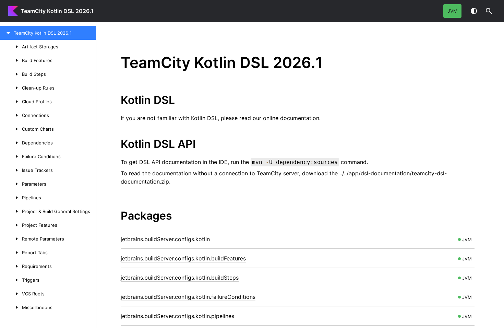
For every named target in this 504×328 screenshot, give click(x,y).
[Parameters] (11, 184)
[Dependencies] (11, 143)
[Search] (489, 11)
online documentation (291, 118)
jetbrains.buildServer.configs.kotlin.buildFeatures (183, 258)
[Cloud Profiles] (11, 101)
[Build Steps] (11, 74)
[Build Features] (11, 60)
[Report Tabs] (11, 252)
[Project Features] (11, 225)
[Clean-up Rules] (11, 88)
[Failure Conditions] (11, 156)
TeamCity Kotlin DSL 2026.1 (57, 11)
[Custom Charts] (11, 129)
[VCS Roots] (11, 294)
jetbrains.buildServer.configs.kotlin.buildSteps (180, 277)
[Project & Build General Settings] (11, 211)
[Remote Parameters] (11, 239)
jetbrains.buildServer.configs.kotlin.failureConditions (188, 296)
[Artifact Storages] (11, 47)
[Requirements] (11, 266)
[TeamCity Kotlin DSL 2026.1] (7, 33)
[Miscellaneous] (11, 307)
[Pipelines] (11, 197)
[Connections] (11, 115)
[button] (489, 11)
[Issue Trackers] (11, 170)
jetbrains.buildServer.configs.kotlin (165, 239)
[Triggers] (11, 280)
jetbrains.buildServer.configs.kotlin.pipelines (177, 316)
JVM (452, 11)
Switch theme (474, 11)
